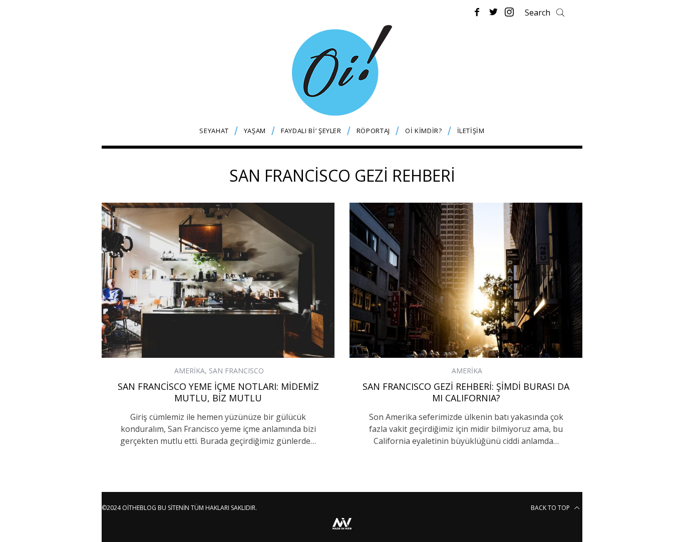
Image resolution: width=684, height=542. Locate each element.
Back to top (551, 507)
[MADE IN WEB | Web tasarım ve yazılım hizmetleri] (342, 530)
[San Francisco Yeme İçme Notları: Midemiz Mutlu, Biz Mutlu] (218, 280)
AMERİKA (189, 370)
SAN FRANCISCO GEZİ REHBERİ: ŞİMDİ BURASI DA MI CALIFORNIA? (466, 392)
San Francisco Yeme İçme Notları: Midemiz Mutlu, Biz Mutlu (218, 392)
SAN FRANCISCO (236, 370)
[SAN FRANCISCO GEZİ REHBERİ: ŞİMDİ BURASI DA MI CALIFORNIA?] (466, 280)
